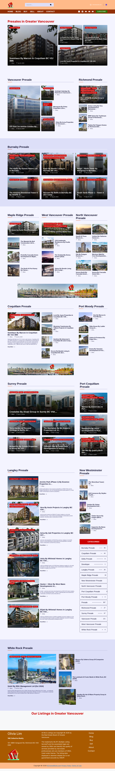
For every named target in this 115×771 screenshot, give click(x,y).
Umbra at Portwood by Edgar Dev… (97, 338)
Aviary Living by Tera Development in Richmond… (95, 107)
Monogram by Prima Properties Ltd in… (60, 107)
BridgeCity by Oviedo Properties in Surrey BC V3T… (23, 447)
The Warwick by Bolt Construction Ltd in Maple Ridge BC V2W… (96, 39)
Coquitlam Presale (14, 27)
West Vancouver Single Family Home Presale (55, 226)
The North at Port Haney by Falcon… (29, 269)
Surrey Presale (13, 392)
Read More (10, 346)
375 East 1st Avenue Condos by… (23, 126)
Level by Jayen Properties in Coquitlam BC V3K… (63, 316)
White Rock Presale (15, 656)
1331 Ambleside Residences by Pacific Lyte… (62, 242)
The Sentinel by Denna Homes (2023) (62, 255)
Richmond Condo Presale (87, 90)
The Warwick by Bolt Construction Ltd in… (28, 242)
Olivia (12, 63)
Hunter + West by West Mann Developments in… (52, 585)
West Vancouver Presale (50, 223)
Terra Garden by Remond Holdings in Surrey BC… (20, 429)
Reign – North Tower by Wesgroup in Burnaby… (87, 170)
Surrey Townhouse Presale (31, 392)
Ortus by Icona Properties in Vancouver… (64, 123)
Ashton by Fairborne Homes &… (99, 237)
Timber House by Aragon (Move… (97, 516)
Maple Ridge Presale (66, 27)
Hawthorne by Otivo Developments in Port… (92, 430)
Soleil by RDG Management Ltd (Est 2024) (26, 686)
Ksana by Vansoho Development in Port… (97, 349)
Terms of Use (76, 766)
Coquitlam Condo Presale (27, 315)
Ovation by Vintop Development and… (94, 505)
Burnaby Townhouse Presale (27, 155)
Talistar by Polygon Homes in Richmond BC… (97, 125)
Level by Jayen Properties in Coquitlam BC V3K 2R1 (78, 61)
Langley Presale (14, 479)
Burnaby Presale (14, 155)
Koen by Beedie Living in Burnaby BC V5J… (54, 170)
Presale (94, 88)
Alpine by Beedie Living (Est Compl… (63, 269)
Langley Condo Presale (26, 479)
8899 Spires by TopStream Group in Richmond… (97, 116)
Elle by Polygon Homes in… (81, 255)
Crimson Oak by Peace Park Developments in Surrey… (56, 447)
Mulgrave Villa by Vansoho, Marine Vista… (58, 232)
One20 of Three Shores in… (81, 237)
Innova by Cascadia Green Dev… (99, 273)
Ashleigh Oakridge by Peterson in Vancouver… (63, 92)
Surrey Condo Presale (30, 421)
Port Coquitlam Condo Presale (89, 397)
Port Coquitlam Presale (88, 395)
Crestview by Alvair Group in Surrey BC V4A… (33, 412)
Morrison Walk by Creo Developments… (99, 255)
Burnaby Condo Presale (60, 155)
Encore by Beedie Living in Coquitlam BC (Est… (60, 351)
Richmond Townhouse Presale (88, 93)
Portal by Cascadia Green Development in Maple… (29, 255)
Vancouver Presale (14, 88)
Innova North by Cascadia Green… (82, 273)
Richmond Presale (85, 88)
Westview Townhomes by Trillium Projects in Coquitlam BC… (63, 328)
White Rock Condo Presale (34, 656)
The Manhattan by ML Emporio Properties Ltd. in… (57, 429)
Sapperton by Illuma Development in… (98, 527)
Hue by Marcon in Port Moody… (99, 315)
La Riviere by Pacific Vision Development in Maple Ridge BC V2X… (71, 39)
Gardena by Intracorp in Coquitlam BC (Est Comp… (62, 340)
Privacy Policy (66, 766)
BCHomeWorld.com (54, 766)
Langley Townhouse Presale (17, 506)
